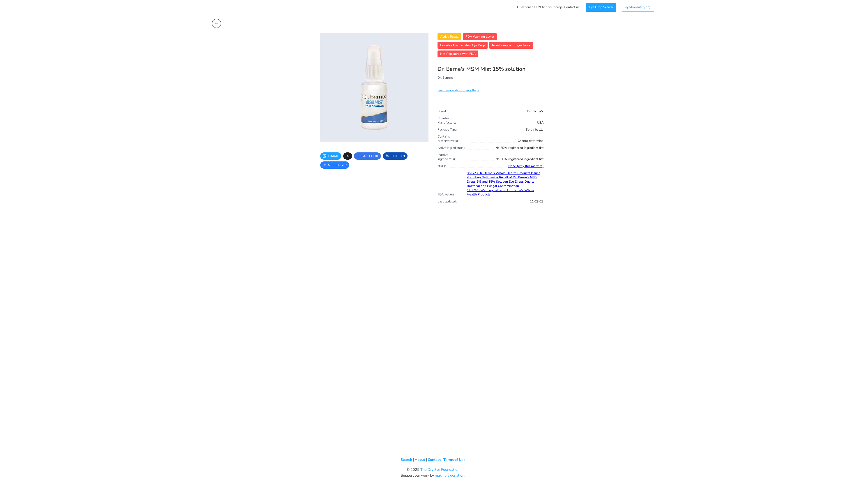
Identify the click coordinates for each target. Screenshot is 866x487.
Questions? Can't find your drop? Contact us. (548, 7)
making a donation (449, 475)
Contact (434, 459)
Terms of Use (454, 459)
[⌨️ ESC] (216, 23)
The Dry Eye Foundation (439, 469)
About (420, 459)
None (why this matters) (526, 166)
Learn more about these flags (458, 90)
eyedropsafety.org (637, 7)
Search (406, 459)
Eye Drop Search (601, 7)
